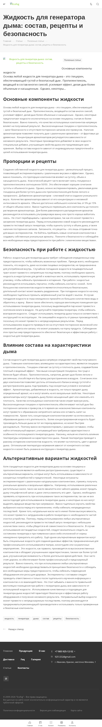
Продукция (25, 650)
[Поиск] (97, 4)
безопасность (72, 618)
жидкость (9, 618)
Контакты (23, 667)
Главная (8, 650)
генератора (23, 618)
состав (46, 618)
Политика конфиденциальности (19, 710)
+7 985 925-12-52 (64, 651)
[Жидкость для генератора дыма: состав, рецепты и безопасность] (29, 60)
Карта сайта (76, 710)
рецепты (57, 618)
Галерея (36, 659)
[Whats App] (6, 678)
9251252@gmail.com (65, 656)
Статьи (7, 667)
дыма (36, 618)
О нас (42, 650)
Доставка (8, 659)
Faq (23, 659)
